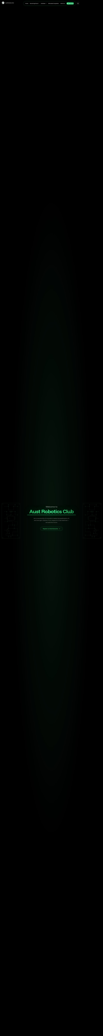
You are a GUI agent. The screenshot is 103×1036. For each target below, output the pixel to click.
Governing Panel (34, 3)
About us (62, 3)
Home (26, 3)
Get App (71, 3)
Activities (43, 3)
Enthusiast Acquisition (53, 3)
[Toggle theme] (78, 3)
